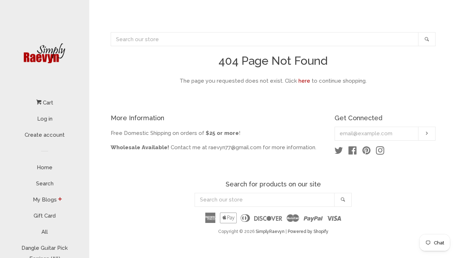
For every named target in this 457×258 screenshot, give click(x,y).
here (304, 81)
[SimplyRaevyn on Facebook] (352, 152)
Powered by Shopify (308, 231)
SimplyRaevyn (270, 231)
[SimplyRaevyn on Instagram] (380, 152)
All (44, 232)
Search (45, 183)
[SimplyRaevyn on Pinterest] (366, 152)
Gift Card (45, 216)
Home (44, 167)
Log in (44, 119)
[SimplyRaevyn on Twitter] (339, 152)
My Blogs (45, 199)
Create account (45, 135)
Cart (47, 102)
